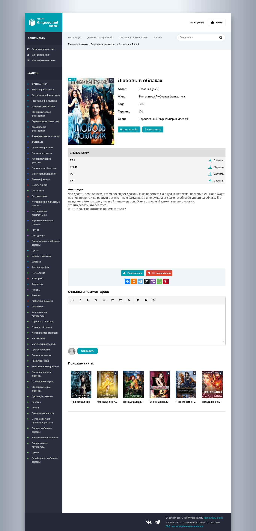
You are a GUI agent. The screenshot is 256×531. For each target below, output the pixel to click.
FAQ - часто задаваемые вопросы (184, 526)
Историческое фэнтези (45, 333)
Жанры (33, 73)
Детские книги (39, 196)
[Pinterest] (166, 281)
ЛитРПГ (36, 230)
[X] (147, 281)
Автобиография (40, 267)
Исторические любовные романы (46, 204)
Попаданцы (38, 235)
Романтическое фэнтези (45, 366)
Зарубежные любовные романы (45, 460)
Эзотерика (37, 278)
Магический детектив (43, 344)
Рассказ (36, 402)
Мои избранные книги (43, 60)
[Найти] (221, 37)
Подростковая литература (40, 445)
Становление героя (42, 381)
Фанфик (36, 295)
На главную (74, 37)
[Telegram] (140, 281)
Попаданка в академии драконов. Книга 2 (212, 402)
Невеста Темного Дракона (186, 402)
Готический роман (42, 327)
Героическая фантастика (46, 121)
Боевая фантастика (43, 89)
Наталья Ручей (130, 44)
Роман (35, 407)
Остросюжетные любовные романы (42, 421)
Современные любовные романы (46, 243)
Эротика (36, 261)
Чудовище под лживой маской (107, 402)
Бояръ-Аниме (39, 185)
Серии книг (38, 306)
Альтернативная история (46, 136)
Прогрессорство (41, 349)
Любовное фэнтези (42, 147)
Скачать (219, 160)
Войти (219, 22)
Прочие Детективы (42, 396)
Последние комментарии (133, 37)
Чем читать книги (213, 518)
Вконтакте (149, 522)
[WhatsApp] (159, 281)
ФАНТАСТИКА (39, 84)
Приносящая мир (80, 402)
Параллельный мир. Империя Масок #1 (163, 118)
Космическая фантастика (39, 129)
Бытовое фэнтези (42, 153)
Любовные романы (42, 301)
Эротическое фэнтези (44, 168)
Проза (35, 250)
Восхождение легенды (160, 402)
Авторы (36, 290)
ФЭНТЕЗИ (37, 142)
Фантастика (145, 96)
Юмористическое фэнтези (41, 161)
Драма (35, 452)
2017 (141, 104)
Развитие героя (40, 361)
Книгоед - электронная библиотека (43, 22)
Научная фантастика (43, 106)
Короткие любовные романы (43, 222)
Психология (38, 273)
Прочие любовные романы (42, 430)
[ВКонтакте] (127, 281)
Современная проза (43, 413)
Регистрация (197, 22)
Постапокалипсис (42, 355)
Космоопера (38, 338)
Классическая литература (39, 314)
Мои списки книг (41, 55)
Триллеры (37, 284)
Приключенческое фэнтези (42, 374)
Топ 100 (158, 37)
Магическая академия (44, 174)
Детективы (38, 190)
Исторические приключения (39, 213)
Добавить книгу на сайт (100, 37)
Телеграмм (157, 522)
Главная (73, 44)
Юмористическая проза (45, 437)
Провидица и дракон (133, 402)
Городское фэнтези (42, 321)
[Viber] (153, 281)
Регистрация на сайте (44, 49)
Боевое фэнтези (41, 179)
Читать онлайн (129, 129)
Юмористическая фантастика (41, 114)
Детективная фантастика (46, 95)
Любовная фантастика (44, 101)
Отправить (87, 351)
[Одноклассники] (134, 281)
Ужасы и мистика (41, 256)
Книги (84, 44)
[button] (72, 300)
